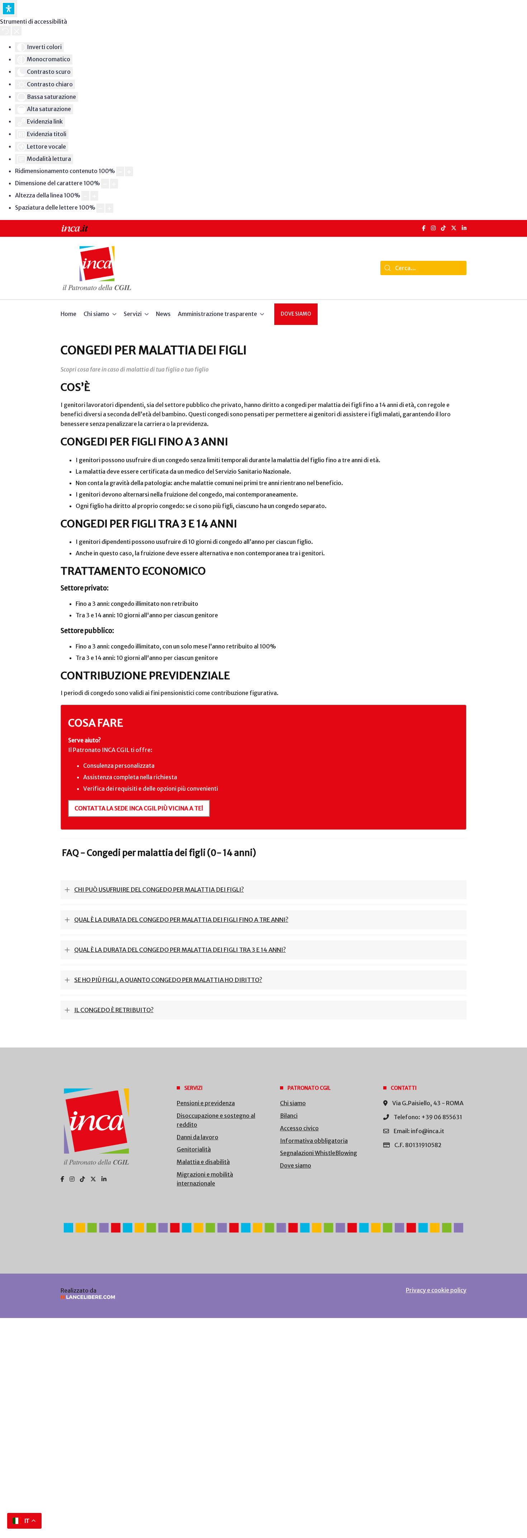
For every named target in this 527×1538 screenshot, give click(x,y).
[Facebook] (424, 228)
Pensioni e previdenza (206, 1103)
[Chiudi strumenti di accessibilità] (17, 30)
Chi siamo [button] (96, 313)
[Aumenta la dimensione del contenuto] (129, 171)
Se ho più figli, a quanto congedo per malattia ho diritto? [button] (168, 979)
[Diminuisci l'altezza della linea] (85, 196)
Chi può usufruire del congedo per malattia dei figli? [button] (159, 889)
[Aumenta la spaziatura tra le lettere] (109, 208)
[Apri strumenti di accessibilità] (8, 8)
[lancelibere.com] (156, 1297)
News (163, 313)
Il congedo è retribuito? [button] (113, 1010)
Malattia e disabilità (203, 1161)
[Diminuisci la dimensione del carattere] (105, 183)
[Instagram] (433, 228)
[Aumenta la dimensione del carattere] (114, 183)
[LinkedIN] (464, 228)
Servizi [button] (133, 313)
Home (68, 313)
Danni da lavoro (197, 1137)
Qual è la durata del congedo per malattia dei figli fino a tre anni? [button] (181, 919)
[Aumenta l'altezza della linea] (94, 196)
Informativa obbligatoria (314, 1140)
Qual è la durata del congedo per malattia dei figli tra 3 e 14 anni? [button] (180, 949)
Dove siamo (296, 314)
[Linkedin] (103, 1179)
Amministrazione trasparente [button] (217, 313)
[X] (453, 228)
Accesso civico (299, 1128)
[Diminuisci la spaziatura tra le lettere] (100, 208)
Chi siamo (293, 1103)
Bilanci (289, 1115)
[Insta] (72, 1179)
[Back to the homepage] (97, 268)
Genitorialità (194, 1149)
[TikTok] (443, 228)
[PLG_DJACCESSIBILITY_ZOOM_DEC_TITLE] (120, 171)
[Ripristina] (5, 30)
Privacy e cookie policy (436, 1290)
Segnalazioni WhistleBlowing (318, 1152)
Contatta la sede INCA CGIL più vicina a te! (139, 808)
